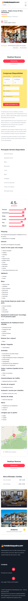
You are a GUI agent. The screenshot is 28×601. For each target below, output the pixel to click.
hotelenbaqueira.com (6, 550)
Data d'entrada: (6, 76)
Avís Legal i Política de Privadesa (9, 582)
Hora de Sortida (7, 480)
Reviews (24, 47)
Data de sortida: (17, 76)
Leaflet (25, 448)
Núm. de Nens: (6, 91)
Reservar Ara (14, 61)
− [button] (2, 430)
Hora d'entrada (6, 484)
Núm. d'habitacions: (8, 96)
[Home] (12, 546)
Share (16, 47)
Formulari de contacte (6, 573)
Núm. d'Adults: (6, 85)
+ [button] (2, 428)
